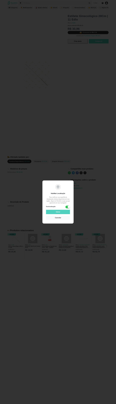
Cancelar (58, 217)
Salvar (58, 212)
